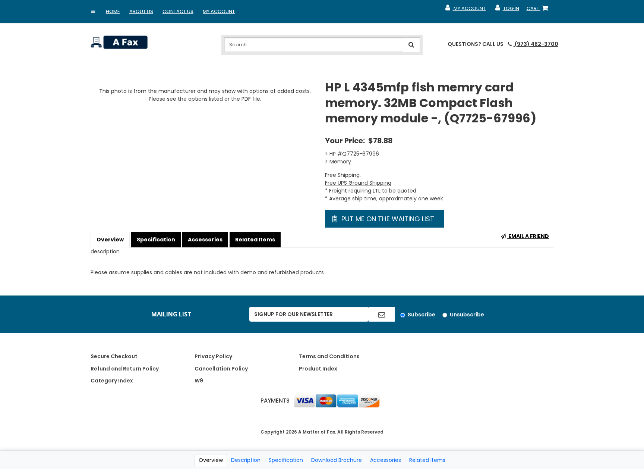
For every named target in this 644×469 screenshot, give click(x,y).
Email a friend (528, 236)
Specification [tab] (286, 460)
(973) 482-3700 (536, 44)
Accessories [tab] (385, 460)
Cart (539, 10)
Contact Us (177, 11)
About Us (141, 11)
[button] (93, 11)
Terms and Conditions (329, 356)
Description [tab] (246, 460)
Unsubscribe (467, 314)
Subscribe (421, 314)
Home (113, 11)
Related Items (255, 239)
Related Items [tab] (427, 460)
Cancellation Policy (221, 368)
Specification (156, 239)
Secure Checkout (114, 356)
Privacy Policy (213, 356)
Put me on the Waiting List (387, 218)
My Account (219, 11)
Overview (110, 239)
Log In (507, 10)
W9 (199, 380)
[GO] (382, 314)
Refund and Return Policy (125, 368)
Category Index (112, 380)
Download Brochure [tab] (336, 460)
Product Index (318, 368)
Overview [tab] (211, 460)
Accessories (205, 239)
